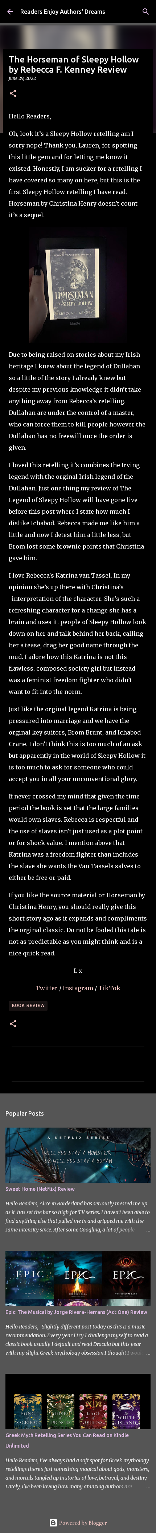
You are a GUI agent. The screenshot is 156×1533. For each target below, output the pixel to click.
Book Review (28, 1006)
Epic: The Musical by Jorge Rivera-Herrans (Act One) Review (76, 1312)
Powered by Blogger (82, 1523)
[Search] (145, 11)
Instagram (79, 988)
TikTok (109, 988)
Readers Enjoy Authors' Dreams (62, 11)
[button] (13, 94)
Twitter (47, 988)
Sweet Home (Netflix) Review (40, 1189)
